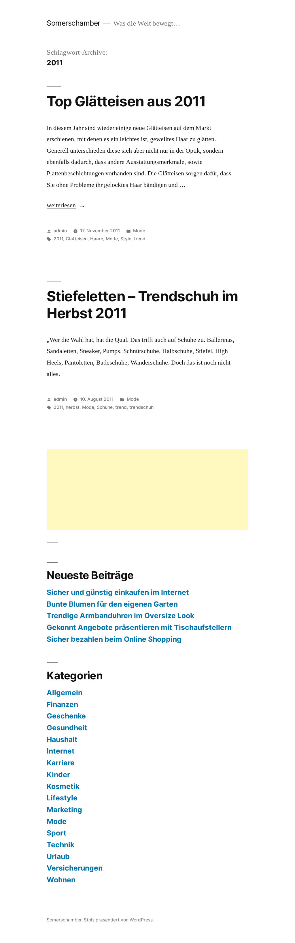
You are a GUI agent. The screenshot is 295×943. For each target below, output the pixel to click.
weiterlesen (61, 205)
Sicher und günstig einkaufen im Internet (118, 592)
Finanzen (62, 704)
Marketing (64, 809)
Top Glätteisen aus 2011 (126, 101)
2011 (58, 238)
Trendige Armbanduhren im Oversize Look (120, 615)
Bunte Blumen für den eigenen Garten (112, 604)
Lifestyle (62, 797)
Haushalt (62, 739)
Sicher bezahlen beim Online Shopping (114, 639)
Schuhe (105, 407)
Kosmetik (63, 786)
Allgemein (64, 692)
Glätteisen (77, 238)
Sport (56, 833)
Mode (139, 230)
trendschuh (141, 407)
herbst (73, 407)
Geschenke (66, 716)
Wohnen (61, 879)
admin (60, 230)
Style (125, 238)
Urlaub (58, 856)
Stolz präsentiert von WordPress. (119, 920)
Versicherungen (75, 868)
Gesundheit (67, 727)
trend (139, 238)
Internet (61, 751)
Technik (60, 844)
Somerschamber (73, 23)
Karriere (61, 762)
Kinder (58, 774)
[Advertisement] (147, 489)
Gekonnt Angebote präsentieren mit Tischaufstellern (139, 627)
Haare (96, 238)
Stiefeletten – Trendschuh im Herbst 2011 (142, 305)
